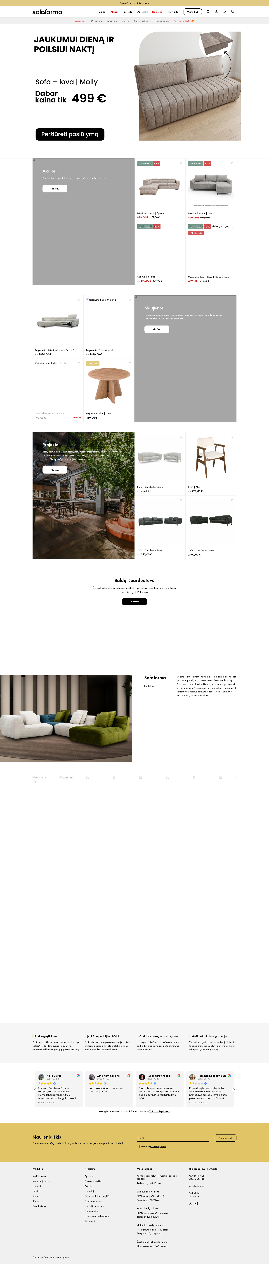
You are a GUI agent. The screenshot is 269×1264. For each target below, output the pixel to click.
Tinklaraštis (90, 1221)
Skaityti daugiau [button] (147, 1102)
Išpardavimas (80, 20)
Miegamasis (96, 20)
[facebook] (190, 1203)
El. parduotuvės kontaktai (97, 1216)
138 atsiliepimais (159, 1111)
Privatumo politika (93, 1181)
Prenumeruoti (225, 1138)
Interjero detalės (162, 20)
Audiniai (88, 1186)
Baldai (102, 11)
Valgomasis (112, 20)
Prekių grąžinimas (93, 1201)
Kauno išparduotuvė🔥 (184, 20)
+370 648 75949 (196, 1179)
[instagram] (196, 1203)
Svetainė (125, 20)
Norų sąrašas (91, 1211)
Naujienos (158, 11)
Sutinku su (153, 1146)
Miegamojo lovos (41, 1181)
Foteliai (36, 1191)
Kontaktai (173, 11)
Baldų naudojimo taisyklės (97, 1196)
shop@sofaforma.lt (197, 1186)
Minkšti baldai (39, 1176)
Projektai (128, 11)
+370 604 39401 (196, 1175)
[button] (234, 1089)
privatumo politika (158, 1146)
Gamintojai (90, 1191)
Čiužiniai (37, 1186)
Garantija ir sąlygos (94, 1206)
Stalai (35, 1196)
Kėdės (36, 1201)
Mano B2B (192, 11)
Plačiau (55, 188)
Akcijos (114, 11)
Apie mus (142, 11)
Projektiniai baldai (142, 20)
